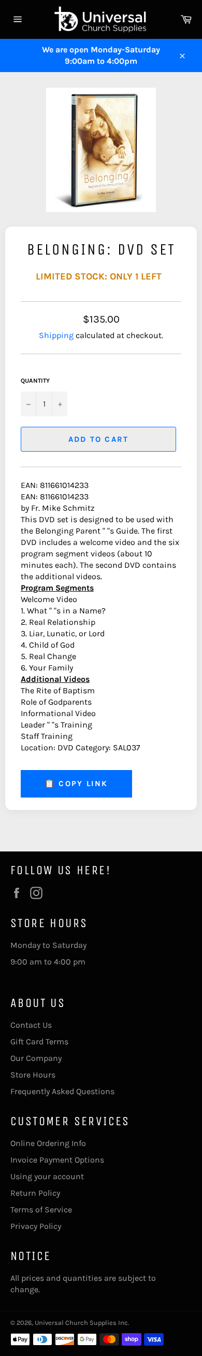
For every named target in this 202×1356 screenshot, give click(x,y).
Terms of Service (41, 1209)
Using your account (47, 1176)
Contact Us (31, 1025)
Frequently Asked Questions (62, 1091)
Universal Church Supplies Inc (81, 1322)
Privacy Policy (35, 1226)
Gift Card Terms (39, 1041)
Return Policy (35, 1193)
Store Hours (32, 1075)
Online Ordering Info (48, 1143)
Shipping (56, 335)
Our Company (36, 1058)
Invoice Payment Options (57, 1160)
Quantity (35, 380)
